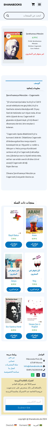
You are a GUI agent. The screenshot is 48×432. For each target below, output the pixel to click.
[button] (39, 4)
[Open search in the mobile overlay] (24, 16)
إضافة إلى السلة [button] (34, 245)
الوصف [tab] (37, 83)
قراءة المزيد (34, 289)
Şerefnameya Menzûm (34, 34)
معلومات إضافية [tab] (33, 88)
